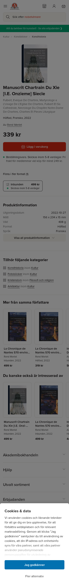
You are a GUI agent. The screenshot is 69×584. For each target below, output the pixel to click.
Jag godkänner (34, 565)
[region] (34, 543)
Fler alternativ (34, 576)
